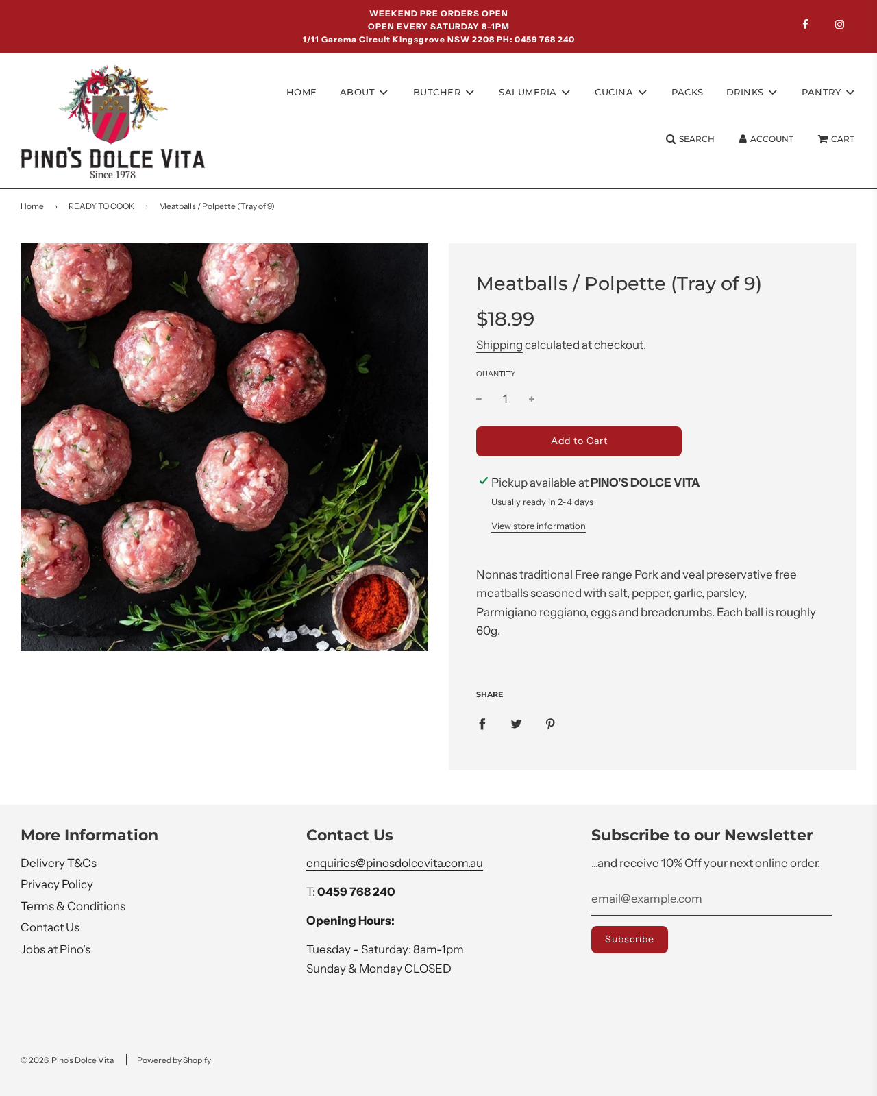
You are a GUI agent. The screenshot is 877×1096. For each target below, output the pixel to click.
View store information (538, 525)
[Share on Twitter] (516, 723)
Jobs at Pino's (55, 949)
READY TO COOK (101, 206)
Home (32, 206)
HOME (301, 91)
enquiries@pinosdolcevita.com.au (394, 863)
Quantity (495, 373)
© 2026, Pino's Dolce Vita (67, 1060)
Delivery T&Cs (59, 863)
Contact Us (50, 927)
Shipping (499, 345)
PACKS (687, 91)
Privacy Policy (57, 884)
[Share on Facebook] (482, 723)
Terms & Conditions (73, 906)
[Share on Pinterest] (550, 723)
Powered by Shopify (174, 1060)
